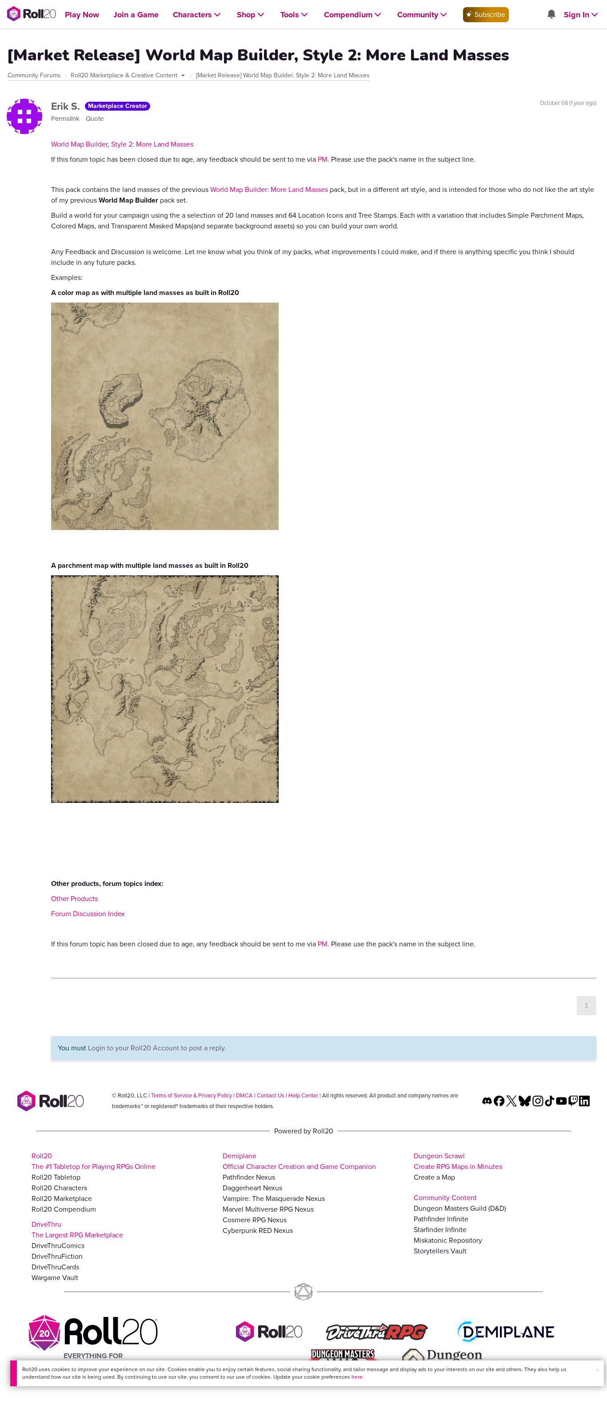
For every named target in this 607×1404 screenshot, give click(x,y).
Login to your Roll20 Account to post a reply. (157, 1048)
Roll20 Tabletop (56, 1177)
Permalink (66, 119)
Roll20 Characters (59, 1188)
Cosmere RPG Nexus (255, 1220)
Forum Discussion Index (88, 914)
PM (322, 159)
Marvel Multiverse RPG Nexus (268, 1209)
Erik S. (67, 106)
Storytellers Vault (440, 1251)
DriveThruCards (55, 1267)
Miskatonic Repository (448, 1240)
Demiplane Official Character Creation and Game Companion (299, 1161)
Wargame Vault (55, 1277)
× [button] (597, 1370)
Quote (95, 119)
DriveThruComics (58, 1245)
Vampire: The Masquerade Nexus (274, 1198)
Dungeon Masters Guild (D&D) (460, 1208)
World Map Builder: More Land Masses (269, 189)
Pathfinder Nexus (249, 1177)
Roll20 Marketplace (62, 1198)
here (357, 1377)
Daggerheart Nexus (252, 1188)
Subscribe (489, 14)
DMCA (244, 1095)
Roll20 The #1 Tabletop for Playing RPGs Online (94, 1161)
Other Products (74, 898)
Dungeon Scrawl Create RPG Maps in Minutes (458, 1161)
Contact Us (270, 1095)
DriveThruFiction (57, 1256)
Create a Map (434, 1177)
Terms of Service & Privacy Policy (191, 1095)
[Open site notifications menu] (551, 15)
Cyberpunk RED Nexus (258, 1230)
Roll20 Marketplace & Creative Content (125, 75)
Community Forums (34, 75)
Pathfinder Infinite (441, 1219)
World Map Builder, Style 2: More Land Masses (122, 144)
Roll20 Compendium (64, 1209)
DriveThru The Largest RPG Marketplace (77, 1229)
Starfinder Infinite (440, 1230)
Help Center (303, 1095)
